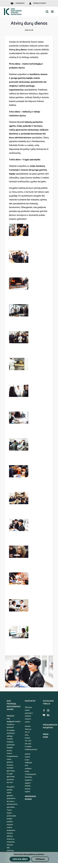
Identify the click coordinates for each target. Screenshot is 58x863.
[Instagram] (48, 710)
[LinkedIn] (48, 715)
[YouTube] (44, 715)
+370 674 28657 (20, 859)
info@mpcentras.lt (31, 749)
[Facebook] (44, 710)
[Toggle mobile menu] (52, 11)
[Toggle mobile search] (47, 11)
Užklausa (40, 859)
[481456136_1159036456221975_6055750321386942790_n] (29, 656)
